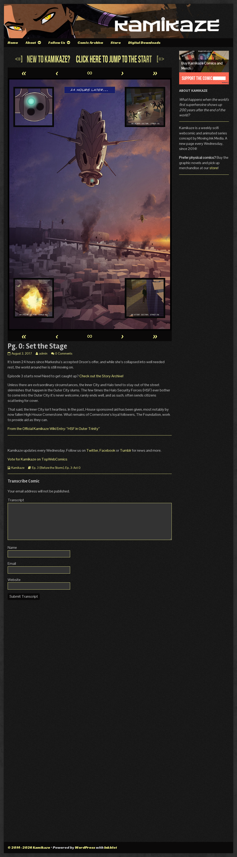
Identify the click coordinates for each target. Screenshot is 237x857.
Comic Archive (90, 42)
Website (14, 579)
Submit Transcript (23, 596)
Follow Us (56, 42)
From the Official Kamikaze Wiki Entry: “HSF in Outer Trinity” (54, 428)
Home (13, 42)
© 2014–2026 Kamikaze (29, 847)
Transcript (16, 500)
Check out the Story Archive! (101, 376)
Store (116, 42)
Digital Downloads (144, 42)
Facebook (108, 450)
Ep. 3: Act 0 (73, 468)
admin (43, 353)
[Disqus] (90, 662)
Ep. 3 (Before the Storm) (48, 468)
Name (12, 547)
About (30, 42)
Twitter (92, 450)
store (213, 167)
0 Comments (63, 353)
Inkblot (110, 847)
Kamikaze (17, 468)
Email (12, 563)
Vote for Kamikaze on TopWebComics (37, 459)
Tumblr (126, 450)
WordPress (85, 847)
